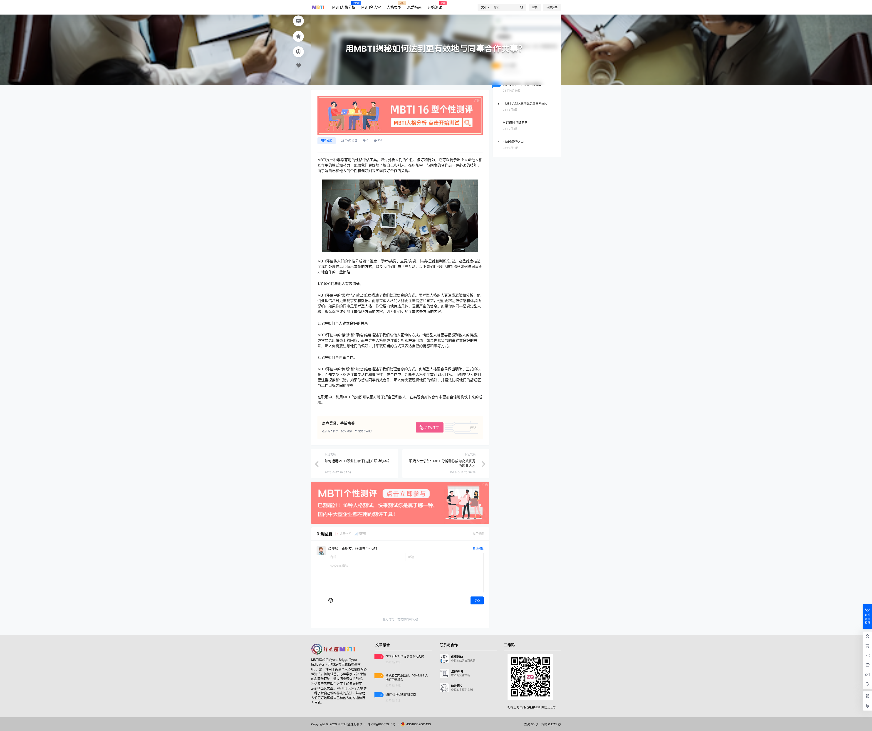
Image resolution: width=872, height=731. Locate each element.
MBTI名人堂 (371, 7)
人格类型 (394, 6)
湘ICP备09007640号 (381, 724)
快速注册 (552, 7)
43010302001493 (418, 724)
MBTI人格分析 (343, 6)
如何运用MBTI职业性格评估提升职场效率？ (358, 461)
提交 (477, 600)
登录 (535, 7)
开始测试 (435, 6)
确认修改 (478, 548)
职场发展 (326, 140)
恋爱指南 (414, 7)
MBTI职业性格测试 (349, 724)
